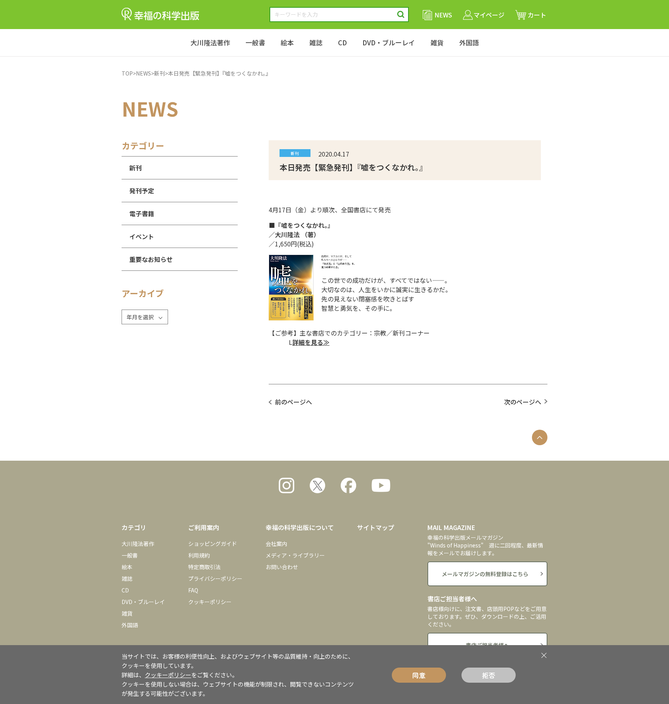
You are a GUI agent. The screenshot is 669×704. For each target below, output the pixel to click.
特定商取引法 (204, 567)
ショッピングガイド (212, 543)
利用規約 (199, 555)
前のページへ (293, 401)
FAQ (193, 590)
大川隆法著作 (210, 42)
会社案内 (276, 543)
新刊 (159, 73)
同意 (418, 675)
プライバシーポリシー (215, 578)
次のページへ (522, 401)
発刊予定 (141, 190)
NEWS (143, 73)
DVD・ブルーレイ (388, 42)
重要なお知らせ (151, 259)
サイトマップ (375, 527)
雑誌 (315, 42)
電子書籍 (141, 213)
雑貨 (437, 42)
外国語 (469, 42)
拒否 (488, 675)
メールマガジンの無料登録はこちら (485, 574)
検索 (401, 14)
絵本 (287, 42)
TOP (127, 73)
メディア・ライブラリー (295, 555)
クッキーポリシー (210, 602)
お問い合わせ (282, 567)
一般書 (255, 42)
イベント (141, 236)
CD (342, 42)
